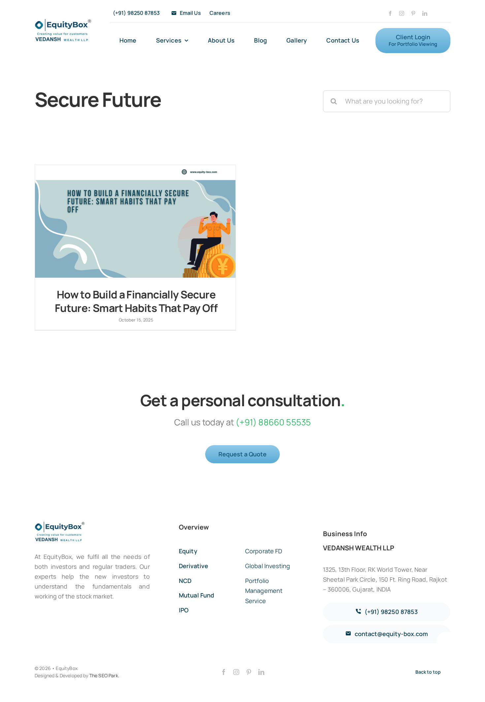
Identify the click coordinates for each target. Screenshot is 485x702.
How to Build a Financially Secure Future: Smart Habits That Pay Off (136, 301)
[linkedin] (424, 13)
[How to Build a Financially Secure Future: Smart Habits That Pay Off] (135, 221)
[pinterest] (413, 13)
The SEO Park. (104, 675)
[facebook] (390, 13)
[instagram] (401, 13)
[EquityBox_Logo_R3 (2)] (63, 20)
